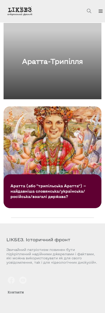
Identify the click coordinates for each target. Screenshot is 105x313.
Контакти (16, 292)
